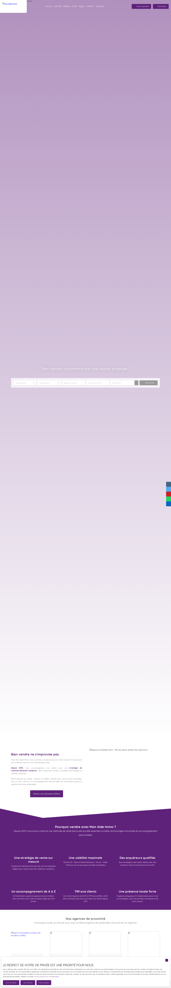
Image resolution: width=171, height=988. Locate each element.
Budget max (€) (70, 383)
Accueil (48, 6)
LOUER (74, 6)
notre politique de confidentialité (46, 977)
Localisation (45, 383)
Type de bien (20, 383)
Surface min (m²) (95, 383)
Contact (90, 6)
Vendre (66, 6)
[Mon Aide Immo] (13, 6)
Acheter (57, 6)
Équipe (82, 6)
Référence (116, 383)
